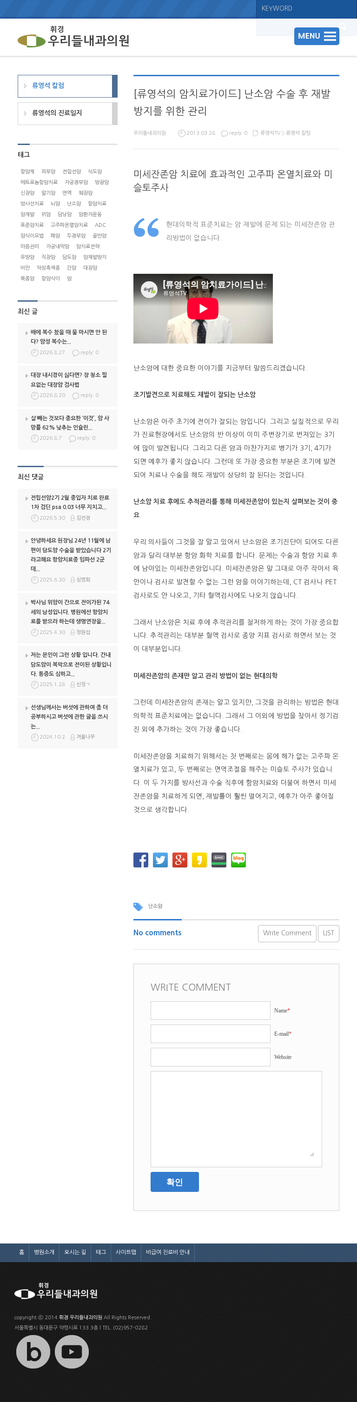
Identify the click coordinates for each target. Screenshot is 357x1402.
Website (282, 1057)
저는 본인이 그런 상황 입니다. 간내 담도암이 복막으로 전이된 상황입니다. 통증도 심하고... (71, 664)
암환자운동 (90, 214)
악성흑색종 (48, 268)
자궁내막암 (57, 246)
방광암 (102, 182)
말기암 (48, 193)
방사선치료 (32, 203)
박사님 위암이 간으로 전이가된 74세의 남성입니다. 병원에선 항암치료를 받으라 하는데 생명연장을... (70, 612)
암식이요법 (32, 235)
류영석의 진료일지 (57, 113)
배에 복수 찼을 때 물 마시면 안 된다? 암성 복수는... (69, 337)
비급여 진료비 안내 (168, 1252)
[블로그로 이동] (33, 1368)
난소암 (155, 906)
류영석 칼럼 (298, 133)
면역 (67, 193)
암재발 (27, 214)
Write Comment (287, 933)
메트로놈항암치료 (39, 182)
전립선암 (71, 171)
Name (282, 1010)
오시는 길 (75, 1252)
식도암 (95, 171)
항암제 (27, 171)
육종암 (27, 278)
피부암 (48, 171)
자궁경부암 (76, 182)
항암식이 (50, 278)
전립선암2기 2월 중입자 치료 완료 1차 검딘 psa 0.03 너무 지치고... (70, 502)
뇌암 (55, 203)
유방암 (27, 257)
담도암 (69, 257)
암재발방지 (94, 257)
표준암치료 (32, 225)
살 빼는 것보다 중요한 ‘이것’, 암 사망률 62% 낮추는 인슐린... (70, 423)
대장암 (90, 268)
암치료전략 (87, 246)
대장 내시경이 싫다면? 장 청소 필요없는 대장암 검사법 (69, 379)
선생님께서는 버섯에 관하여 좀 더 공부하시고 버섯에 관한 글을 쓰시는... (69, 717)
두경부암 (76, 235)
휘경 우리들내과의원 (80, 1317)
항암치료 (97, 203)
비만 (25, 268)
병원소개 (44, 1252)
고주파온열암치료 (69, 225)
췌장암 (86, 193)
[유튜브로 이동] (71, 1368)
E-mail (282, 1034)
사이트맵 (126, 1252)
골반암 (99, 235)
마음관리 (29, 246)
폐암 (55, 235)
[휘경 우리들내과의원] (73, 37)
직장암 (48, 257)
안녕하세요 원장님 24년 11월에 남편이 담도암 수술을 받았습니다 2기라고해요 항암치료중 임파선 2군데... (71, 555)
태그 (101, 1252)
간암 (71, 268)
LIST (328, 933)
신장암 (27, 193)
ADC (100, 225)
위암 (46, 214)
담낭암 (65, 214)
